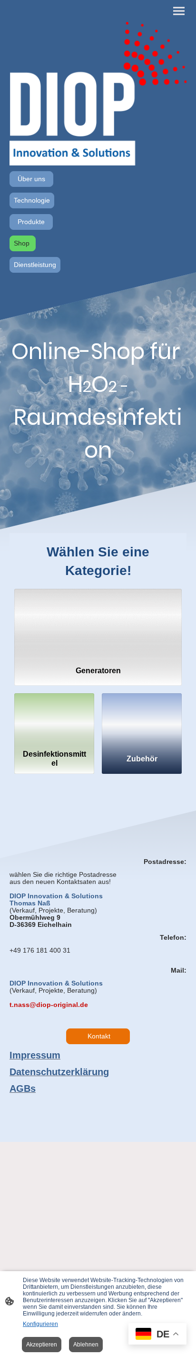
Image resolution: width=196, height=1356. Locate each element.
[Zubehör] (142, 719)
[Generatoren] (98, 623)
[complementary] (157, 1334)
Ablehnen (85, 1344)
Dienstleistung (35, 264)
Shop (22, 243)
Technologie (32, 200)
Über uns (31, 179)
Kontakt (98, 1036)
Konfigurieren (40, 1324)
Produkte (31, 222)
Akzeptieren (41, 1344)
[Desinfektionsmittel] (54, 719)
